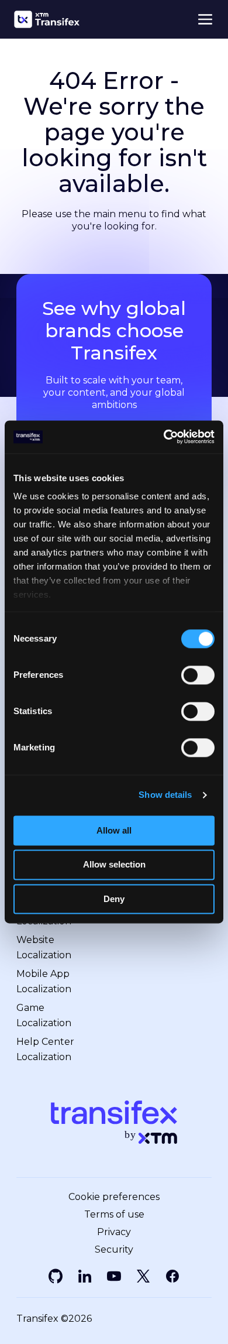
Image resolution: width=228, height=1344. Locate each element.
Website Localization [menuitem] (43, 947)
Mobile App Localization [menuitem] (43, 981)
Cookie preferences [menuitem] (114, 1197)
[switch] (198, 675)
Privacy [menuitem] (114, 1232)
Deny (114, 899)
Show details (165, 795)
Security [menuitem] (114, 1249)
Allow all (114, 830)
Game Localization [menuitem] (43, 1015)
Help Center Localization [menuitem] (45, 1049)
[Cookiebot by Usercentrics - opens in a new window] (164, 436)
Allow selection (114, 865)
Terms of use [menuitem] (114, 1214)
